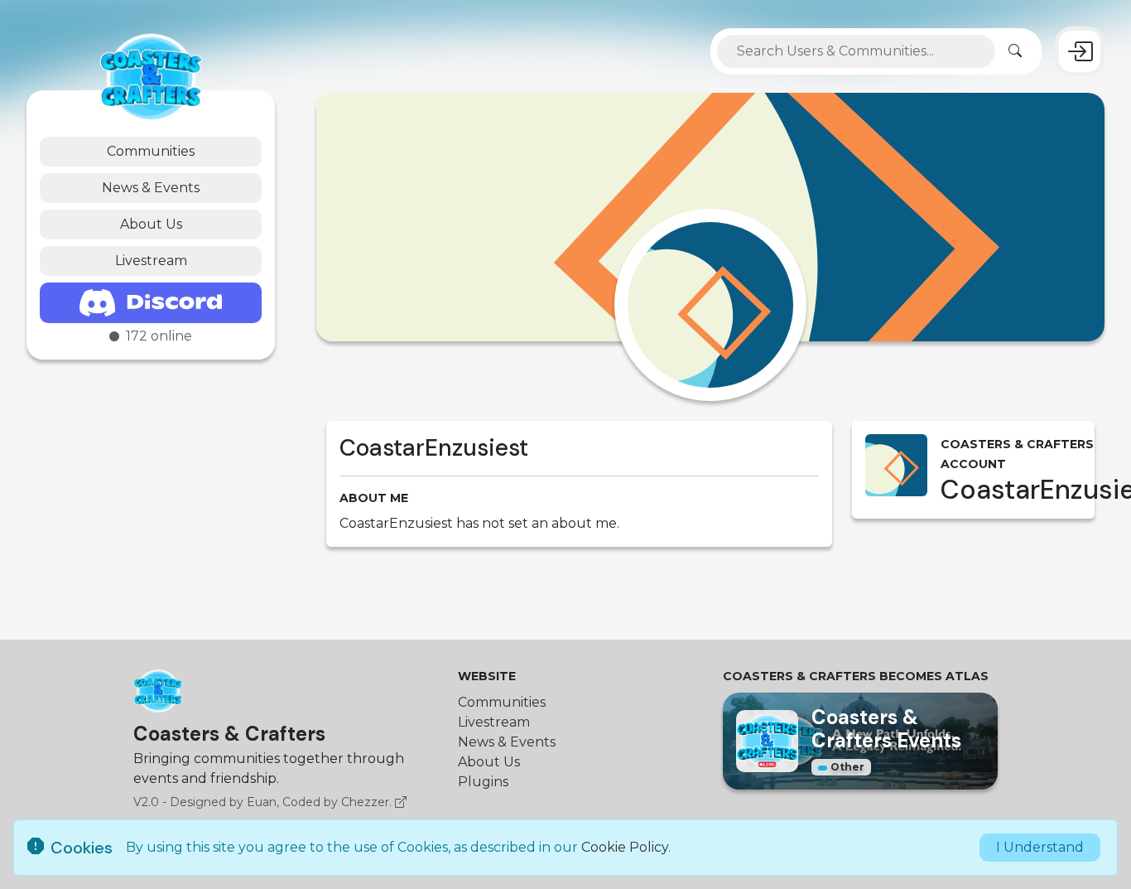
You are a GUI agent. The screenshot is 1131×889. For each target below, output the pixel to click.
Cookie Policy (624, 847)
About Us (151, 224)
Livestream (151, 260)
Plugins (483, 782)
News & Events (151, 188)
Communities (151, 151)
